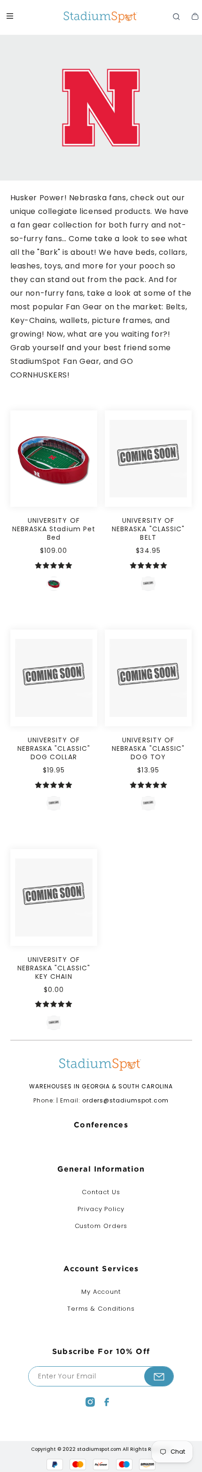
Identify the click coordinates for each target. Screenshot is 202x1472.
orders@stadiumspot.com (125, 1100)
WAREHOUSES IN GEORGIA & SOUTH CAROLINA (100, 1086)
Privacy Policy (101, 1208)
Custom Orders (101, 1225)
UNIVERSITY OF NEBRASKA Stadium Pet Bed (53, 529)
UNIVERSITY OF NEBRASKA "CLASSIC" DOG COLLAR (53, 748)
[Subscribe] (158, 1376)
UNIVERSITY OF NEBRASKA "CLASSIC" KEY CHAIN (53, 968)
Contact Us (101, 1192)
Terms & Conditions (101, 1308)
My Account (101, 1291)
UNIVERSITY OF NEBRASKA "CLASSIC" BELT (148, 529)
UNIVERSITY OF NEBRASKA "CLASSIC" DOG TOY (148, 748)
